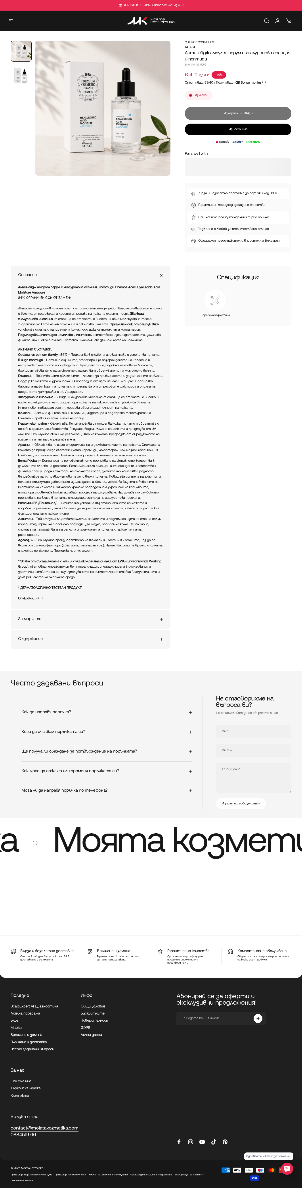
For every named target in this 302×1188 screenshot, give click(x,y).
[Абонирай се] (258, 1018)
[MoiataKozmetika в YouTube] (202, 1142)
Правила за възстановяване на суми (31, 1175)
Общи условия (93, 1006)
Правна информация (22, 1180)
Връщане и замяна (26, 1035)
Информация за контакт (189, 1175)
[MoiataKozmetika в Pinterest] (225, 1142)
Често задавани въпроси (32, 1049)
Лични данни (91, 1035)
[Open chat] (287, 1169)
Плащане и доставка (29, 1042)
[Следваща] (159, 116)
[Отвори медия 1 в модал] (102, 108)
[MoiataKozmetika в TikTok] (213, 1142)
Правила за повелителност (70, 1175)
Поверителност (95, 1021)
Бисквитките (93, 1013)
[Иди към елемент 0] (21, 51)
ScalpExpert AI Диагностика (34, 1006)
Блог (14, 1021)
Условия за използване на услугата (108, 1175)
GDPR (85, 1028)
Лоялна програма (25, 1013)
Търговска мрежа (26, 1088)
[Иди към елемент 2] (21, 75)
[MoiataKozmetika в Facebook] (179, 1142)
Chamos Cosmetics (199, 42)
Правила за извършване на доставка (151, 1175)
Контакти (20, 1096)
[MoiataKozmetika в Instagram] (190, 1142)
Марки (16, 1028)
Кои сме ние (21, 1081)
